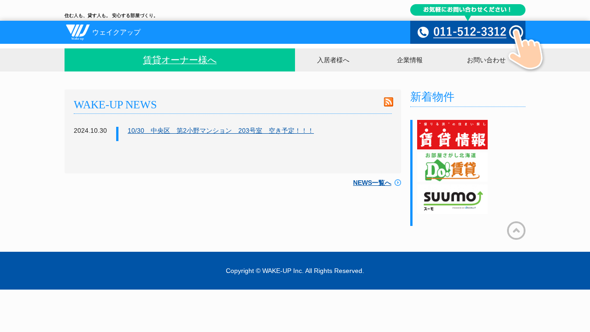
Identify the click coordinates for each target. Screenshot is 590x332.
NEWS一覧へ (372, 182)
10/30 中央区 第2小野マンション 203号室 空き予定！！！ (221, 130)
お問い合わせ (486, 60)
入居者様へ (333, 60)
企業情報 (410, 60)
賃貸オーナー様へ (180, 60)
